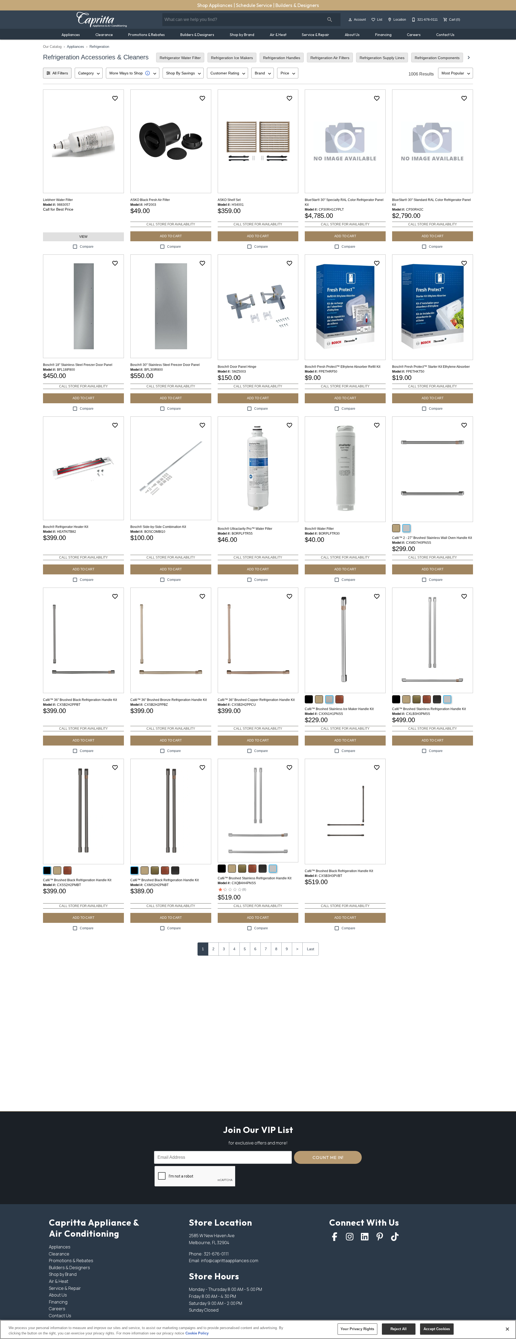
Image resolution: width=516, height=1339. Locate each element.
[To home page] (101, 20)
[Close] (507, 1329)
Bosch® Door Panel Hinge (237, 367)
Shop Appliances (215, 5)
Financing (383, 34)
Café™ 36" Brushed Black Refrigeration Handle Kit (80, 700)
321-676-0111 (216, 1254)
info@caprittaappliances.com (229, 1261)
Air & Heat (278, 34)
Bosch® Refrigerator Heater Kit (65, 527)
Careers (414, 34)
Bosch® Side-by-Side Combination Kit (158, 527)
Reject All (398, 1329)
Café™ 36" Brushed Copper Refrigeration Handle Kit (256, 700)
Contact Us (445, 34)
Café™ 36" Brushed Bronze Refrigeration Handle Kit (168, 700)
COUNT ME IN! (328, 1157)
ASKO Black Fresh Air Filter (150, 200)
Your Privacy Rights (357, 1329)
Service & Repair (315, 34)
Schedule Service (254, 5)
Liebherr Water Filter (58, 200)
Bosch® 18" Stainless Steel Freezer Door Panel (77, 365)
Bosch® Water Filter (319, 529)
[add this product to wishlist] (115, 98)
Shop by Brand (242, 34)
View (83, 237)
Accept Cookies (437, 1329)
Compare (87, 247)
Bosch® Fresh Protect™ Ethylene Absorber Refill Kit (342, 367)
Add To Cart (171, 236)
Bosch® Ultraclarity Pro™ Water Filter (245, 529)
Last (310, 949)
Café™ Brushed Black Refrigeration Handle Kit (77, 880)
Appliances (71, 34)
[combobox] (89, 73)
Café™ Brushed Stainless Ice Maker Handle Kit (339, 709)
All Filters (60, 73)
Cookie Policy (197, 1333)
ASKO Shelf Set (229, 200)
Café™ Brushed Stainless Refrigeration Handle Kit (429, 709)
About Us (352, 34)
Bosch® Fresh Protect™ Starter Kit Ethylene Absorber (431, 367)
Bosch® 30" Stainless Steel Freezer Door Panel (165, 365)
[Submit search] (329, 19)
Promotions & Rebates (146, 34)
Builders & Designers (297, 5)
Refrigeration (99, 47)
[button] (350, 19)
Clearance (104, 34)
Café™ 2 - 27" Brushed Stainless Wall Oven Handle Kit (432, 538)
